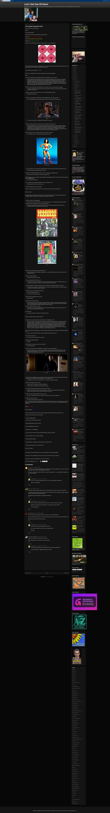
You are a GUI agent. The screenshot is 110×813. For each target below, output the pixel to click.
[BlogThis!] (43, 461)
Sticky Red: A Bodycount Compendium (78, 265)
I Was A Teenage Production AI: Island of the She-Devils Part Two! (81, 499)
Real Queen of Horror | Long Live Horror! (78, 344)
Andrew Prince (75, 693)
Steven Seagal (75, 784)
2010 (75, 146)
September (77, 85)
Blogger (75, 810)
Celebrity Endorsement (76, 710)
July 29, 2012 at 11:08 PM (42, 524)
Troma (73, 795)
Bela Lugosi (74, 695)
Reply (29, 474)
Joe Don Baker (75, 756)
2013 (75, 78)
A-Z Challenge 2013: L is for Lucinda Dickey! (81, 508)
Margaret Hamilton (75, 765)
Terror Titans (76, 303)
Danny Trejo (74, 720)
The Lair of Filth (77, 356)
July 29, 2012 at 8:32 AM (39, 513)
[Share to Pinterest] (47, 461)
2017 (75, 71)
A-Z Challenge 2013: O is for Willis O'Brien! (81, 447)
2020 (75, 67)
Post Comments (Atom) (49, 576)
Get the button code (75, 571)
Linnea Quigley (75, 759)
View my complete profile (76, 161)
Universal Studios (75, 799)
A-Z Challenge (75, 686)
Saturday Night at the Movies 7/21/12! (78, 107)
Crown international (75, 718)
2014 (75, 76)
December (77, 81)
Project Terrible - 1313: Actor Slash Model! (78, 118)
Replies (30, 499)
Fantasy (73, 733)
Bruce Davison (75, 707)
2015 (75, 75)
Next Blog (74, 569)
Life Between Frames (78, 226)
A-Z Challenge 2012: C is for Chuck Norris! (81, 517)
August (76, 87)
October (76, 84)
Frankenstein (74, 735)
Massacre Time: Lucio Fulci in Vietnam (80, 408)
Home (47, 573)
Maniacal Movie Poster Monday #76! (77, 124)
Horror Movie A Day (77, 239)
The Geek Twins (77, 381)
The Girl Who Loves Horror (79, 429)
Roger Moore (74, 774)
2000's (73, 680)
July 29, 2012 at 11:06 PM (42, 501)
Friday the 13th (75, 737)
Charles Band (74, 712)
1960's (73, 673)
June (76, 135)
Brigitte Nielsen (75, 705)
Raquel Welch (74, 773)
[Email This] (42, 461)
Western (73, 801)
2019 (75, 68)
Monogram (74, 769)
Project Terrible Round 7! (77, 122)
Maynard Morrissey (31, 513)
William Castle (74, 803)
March (76, 139)
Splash (73, 780)
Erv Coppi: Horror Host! (77, 482)
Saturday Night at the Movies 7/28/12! (78, 98)
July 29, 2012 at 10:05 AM (42, 536)
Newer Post (27, 573)
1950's (73, 671)
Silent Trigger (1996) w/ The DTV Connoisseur (81, 203)
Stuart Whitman (75, 786)
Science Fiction (75, 778)
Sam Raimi (74, 776)
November (77, 82)
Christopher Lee (75, 714)
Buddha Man (74, 708)
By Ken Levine (76, 371)
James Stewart (75, 754)
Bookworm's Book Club (76, 701)
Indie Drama (74, 750)
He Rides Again (80, 227)
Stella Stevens (74, 782)
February (76, 141)
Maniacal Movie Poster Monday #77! (77, 112)
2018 (75, 70)
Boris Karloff (74, 703)
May (75, 136)
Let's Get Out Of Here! (36, 4)
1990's (73, 678)
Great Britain (74, 746)
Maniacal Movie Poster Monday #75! (77, 132)
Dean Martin (74, 722)
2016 (75, 73)
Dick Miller (74, 725)
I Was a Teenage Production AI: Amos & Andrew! (81, 474)
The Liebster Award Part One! (77, 101)
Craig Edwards (33, 501)
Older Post (66, 573)
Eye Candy (74, 731)
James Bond (74, 752)
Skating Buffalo (77, 418)
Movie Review (74, 771)
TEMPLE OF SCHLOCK (78, 291)
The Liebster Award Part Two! (34, 26)
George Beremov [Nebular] (32, 536)
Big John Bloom (75, 699)
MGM (73, 767)
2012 (75, 79)
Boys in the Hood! (77, 90)
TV (72, 797)
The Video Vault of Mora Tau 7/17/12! (78, 110)
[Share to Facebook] (45, 461)
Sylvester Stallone (75, 788)
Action (73, 690)
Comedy (73, 716)
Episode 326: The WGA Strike (79, 372)
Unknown (29, 467)
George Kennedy (75, 742)
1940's (73, 669)
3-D (73, 684)
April (75, 138)
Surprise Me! (79, 569)
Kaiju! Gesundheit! (80, 489)
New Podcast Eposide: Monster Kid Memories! (81, 319)
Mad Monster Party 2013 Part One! (80, 456)
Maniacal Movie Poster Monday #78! (77, 104)
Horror (73, 748)
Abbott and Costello (75, 688)
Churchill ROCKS (81, 419)
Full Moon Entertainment (76, 739)
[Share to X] (44, 461)
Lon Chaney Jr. (75, 763)
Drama (73, 729)
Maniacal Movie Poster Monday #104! (80, 526)
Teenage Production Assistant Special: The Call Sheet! (80, 465)
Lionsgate (74, 761)
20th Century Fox (75, 682)
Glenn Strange (75, 744)
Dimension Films (75, 727)
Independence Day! (77, 129)
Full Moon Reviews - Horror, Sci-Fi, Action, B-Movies (78, 200)
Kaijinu (29, 488)
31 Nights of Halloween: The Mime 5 (80, 305)
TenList (73, 791)
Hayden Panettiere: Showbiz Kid (80, 215)
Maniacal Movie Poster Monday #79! (77, 92)
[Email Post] (40, 461)
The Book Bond (77, 278)
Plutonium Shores (77, 406)
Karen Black (74, 757)
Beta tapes (74, 697)
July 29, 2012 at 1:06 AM (36, 467)
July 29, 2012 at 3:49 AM (35, 488)
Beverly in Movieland (78, 213)
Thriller (73, 793)
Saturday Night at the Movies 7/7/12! (78, 128)
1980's (73, 676)
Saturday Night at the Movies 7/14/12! (78, 116)
